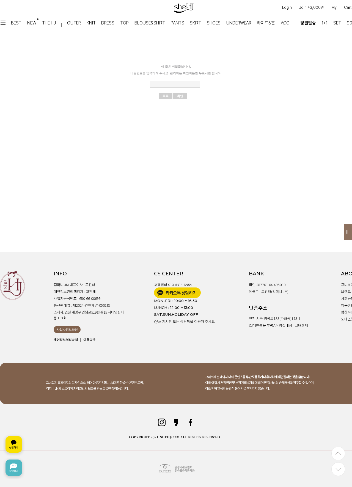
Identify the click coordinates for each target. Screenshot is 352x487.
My (334, 7)
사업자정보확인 (67, 329)
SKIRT (195, 23)
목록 (166, 96)
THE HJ (49, 23)
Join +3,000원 (311, 7)
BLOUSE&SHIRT (149, 23)
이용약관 (89, 339)
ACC (285, 23)
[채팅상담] (14, 456)
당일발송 (308, 23)
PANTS (177, 23)
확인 (180, 96)
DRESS (107, 23)
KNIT (91, 23)
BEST (16, 23)
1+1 (325, 23)
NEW (31, 23)
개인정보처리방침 (66, 339)
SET (337, 23)
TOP (124, 23)
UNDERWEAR (238, 23)
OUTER (74, 23)
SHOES (214, 23)
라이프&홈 (266, 23)
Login (287, 7)
